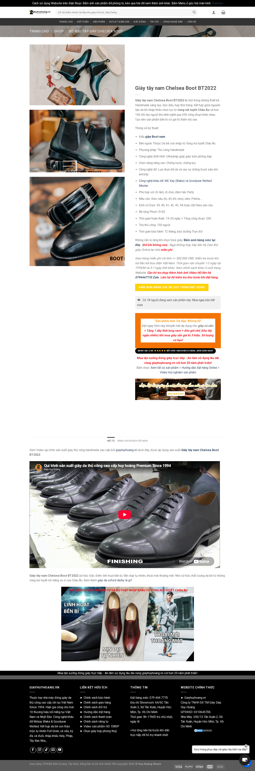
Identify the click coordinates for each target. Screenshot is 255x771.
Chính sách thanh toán (98, 717)
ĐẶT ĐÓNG (140, 21)
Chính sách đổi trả (95, 707)
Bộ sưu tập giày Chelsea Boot (96, 31)
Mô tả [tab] (111, 440)
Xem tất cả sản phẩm (164, 367)
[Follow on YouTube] (60, 750)
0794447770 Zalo (147, 277)
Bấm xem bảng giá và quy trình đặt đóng (172, 287)
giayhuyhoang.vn (126, 450)
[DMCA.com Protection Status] (203, 730)
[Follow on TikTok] (46, 750)
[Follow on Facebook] (33, 750)
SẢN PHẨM (99, 21)
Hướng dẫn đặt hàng (97, 712)
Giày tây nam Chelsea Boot (200, 450)
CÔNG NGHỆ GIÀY (173, 21)
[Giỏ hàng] (223, 12)
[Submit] (194, 12)
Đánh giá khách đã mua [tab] (132, 440)
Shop (58, 31)
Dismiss (217, 3)
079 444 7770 (159, 697)
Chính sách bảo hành (97, 697)
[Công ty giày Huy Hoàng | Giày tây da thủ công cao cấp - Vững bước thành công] (39, 12)
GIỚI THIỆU (83, 21)
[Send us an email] (53, 750)
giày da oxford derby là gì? (115, 580)
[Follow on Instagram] (40, 750)
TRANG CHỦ (66, 21)
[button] (244, 759)
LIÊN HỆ (191, 21)
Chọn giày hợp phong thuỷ (100, 731)
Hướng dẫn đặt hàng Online (200, 367)
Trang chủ (39, 31)
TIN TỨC (154, 21)
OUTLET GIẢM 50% (119, 21)
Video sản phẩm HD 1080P (101, 726)
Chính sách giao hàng (97, 702)
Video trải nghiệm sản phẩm (178, 372)
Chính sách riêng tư (96, 721)
